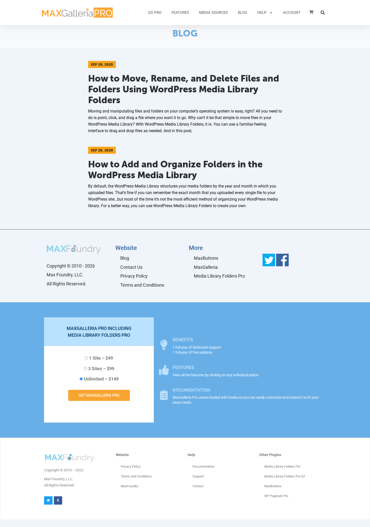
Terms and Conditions (142, 285)
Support (198, 476)
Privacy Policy (134, 276)
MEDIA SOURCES (213, 12)
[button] (322, 12)
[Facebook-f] (58, 500)
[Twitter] (48, 500)
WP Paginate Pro (276, 496)
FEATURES (180, 12)
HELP (262, 12)
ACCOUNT (292, 12)
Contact (198, 486)
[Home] (77, 12)
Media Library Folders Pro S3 (284, 476)
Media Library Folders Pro (219, 276)
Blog (242, 12)
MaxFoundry (129, 486)
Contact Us (131, 267)
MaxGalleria (206, 267)
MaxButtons (206, 258)
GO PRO (154, 12)
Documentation (203, 466)
